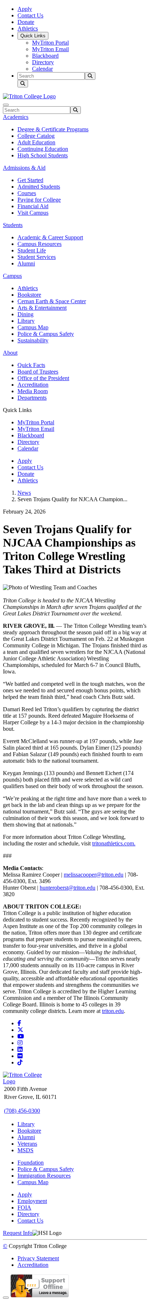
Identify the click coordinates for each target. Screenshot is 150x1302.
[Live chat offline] (39, 1296)
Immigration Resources (44, 1176)
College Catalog (36, 136)
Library (26, 321)
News (24, 493)
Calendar (42, 69)
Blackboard (45, 56)
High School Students (42, 155)
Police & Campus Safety (45, 334)
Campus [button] (12, 276)
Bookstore (29, 295)
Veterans (27, 1144)
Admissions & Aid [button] (24, 168)
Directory (43, 62)
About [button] (10, 353)
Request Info (17, 1233)
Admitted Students (38, 187)
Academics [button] (15, 117)
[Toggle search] (22, 83)
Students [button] (13, 225)
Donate (25, 22)
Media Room (32, 391)
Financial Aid (32, 206)
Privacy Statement (38, 1258)
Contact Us (30, 15)
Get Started (30, 180)
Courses (26, 193)
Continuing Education (42, 149)
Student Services (36, 257)
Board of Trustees (37, 371)
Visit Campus (32, 213)
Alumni (26, 263)
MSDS (25, 1150)
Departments (32, 398)
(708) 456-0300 (22, 1111)
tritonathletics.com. (113, 843)
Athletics (27, 28)
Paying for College (39, 200)
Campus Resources (39, 244)
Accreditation (32, 385)
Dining (25, 314)
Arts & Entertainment (42, 308)
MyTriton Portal (50, 43)
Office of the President (43, 378)
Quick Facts (31, 365)
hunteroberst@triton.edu (67, 888)
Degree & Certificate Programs (52, 129)
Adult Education (36, 142)
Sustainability (32, 340)
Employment (32, 1201)
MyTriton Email (50, 49)
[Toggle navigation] (6, 105)
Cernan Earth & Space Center (51, 301)
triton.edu (113, 1011)
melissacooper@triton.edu (93, 875)
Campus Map (32, 327)
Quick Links (33, 35)
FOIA (24, 1207)
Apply (24, 9)
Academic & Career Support (50, 237)
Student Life (31, 250)
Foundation (30, 1162)
